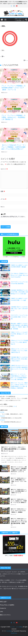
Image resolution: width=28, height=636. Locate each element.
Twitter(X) (2, 416)
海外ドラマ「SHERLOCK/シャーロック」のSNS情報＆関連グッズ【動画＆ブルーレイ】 (19, 491)
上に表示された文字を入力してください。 (13, 216)
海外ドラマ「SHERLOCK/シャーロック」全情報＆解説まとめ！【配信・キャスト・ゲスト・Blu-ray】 (19, 481)
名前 (3, 191)
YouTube (2, 412)
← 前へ (2, 56)
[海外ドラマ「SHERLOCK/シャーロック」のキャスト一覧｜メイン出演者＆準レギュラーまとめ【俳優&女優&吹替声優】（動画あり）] (5, 523)
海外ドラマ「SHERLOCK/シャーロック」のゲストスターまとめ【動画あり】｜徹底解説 (18, 510)
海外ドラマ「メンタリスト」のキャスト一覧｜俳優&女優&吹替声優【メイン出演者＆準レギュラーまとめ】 (13, 449)
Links (1, 611)
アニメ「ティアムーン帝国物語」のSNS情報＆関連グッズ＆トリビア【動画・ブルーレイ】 (13, 87)
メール (3, 199)
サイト (3, 207)
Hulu (20, 256)
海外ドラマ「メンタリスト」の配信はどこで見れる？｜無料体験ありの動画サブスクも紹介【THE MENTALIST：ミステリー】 (19, 469)
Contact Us (3, 608)
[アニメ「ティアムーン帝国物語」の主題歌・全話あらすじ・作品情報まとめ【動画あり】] (14, 99)
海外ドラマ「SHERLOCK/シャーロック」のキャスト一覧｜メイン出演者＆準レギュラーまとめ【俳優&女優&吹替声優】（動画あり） (19, 522)
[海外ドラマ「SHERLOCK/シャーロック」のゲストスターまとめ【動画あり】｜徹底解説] (5, 511)
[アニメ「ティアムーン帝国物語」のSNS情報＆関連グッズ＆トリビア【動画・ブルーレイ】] (14, 69)
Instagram (2, 420)
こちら (14, 406)
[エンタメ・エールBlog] (2, 19)
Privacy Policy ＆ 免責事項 (7, 605)
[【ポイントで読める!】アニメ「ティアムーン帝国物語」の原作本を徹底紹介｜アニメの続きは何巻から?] (14, 128)
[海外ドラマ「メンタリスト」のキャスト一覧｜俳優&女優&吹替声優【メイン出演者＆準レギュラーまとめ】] (14, 436)
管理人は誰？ (3, 601)
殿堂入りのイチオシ (5, 614)
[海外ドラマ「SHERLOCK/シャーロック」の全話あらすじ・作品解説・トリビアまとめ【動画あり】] (5, 502)
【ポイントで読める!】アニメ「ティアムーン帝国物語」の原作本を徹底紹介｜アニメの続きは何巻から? (13, 147)
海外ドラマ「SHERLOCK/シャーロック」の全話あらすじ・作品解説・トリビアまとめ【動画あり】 (19, 501)
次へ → (26, 60)
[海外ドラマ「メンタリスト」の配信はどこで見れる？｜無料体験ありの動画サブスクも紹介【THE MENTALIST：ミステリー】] (5, 470)
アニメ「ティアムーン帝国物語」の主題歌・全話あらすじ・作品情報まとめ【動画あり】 (13, 117)
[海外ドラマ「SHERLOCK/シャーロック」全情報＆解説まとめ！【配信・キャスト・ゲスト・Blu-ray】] (5, 482)
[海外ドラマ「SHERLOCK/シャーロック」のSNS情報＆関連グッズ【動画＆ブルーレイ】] (5, 492)
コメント (4, 169)
